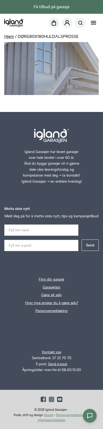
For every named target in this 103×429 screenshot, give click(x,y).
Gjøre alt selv (51, 295)
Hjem (9, 36)
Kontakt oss (51, 352)
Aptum (48, 415)
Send (90, 245)
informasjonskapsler (51, 420)
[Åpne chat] (90, 416)
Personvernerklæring (51, 311)
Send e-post (57, 364)
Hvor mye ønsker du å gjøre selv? (51, 303)
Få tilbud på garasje (51, 6)
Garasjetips (51, 287)
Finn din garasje (51, 279)
